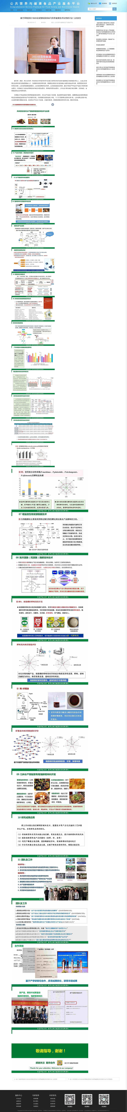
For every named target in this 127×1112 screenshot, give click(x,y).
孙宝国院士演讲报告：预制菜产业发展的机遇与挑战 (105, 40)
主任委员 (35, 1103)
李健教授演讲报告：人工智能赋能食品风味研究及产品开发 (105, 49)
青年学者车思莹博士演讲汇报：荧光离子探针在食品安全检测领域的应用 (105, 61)
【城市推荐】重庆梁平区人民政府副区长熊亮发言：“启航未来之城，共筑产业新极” (105, 24)
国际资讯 (58, 10)
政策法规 (20, 10)
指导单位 (67, 10)
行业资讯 (52, 1101)
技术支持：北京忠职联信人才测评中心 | (88, 1110)
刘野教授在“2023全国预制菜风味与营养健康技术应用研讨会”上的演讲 (105, 75)
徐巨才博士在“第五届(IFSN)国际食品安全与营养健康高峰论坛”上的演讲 (105, 69)
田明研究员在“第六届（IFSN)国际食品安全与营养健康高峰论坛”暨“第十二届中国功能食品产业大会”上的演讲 (105, 32)
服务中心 (18, 1095)
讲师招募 (35, 1098)
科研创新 (18, 1106)
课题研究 (18, 1103)
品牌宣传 (18, 1101)
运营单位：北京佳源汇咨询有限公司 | (70, 1110)
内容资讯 (52, 1095)
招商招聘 (52, 1106)
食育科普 (52, 1103)
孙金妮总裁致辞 (100, 45)
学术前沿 (39, 10)
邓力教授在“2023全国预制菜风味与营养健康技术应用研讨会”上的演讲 (105, 55)
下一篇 (90, 1079)
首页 (11, 10)
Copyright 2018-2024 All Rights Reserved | (28, 1110)
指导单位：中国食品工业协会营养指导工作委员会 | (49, 1110)
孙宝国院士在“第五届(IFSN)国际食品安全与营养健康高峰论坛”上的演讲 (105, 82)
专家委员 (35, 1106)
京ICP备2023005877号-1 (103, 1110)
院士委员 (35, 1101)
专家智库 (29, 10)
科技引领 (48, 10)
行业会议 (18, 1098)
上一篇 (35, 1079)
